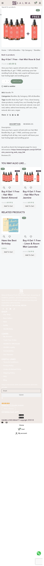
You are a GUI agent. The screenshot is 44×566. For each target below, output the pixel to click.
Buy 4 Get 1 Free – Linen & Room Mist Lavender (32, 378)
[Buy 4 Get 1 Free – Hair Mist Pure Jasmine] (32, 176)
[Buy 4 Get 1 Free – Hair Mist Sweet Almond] (11, 176)
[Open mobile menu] (3, 3)
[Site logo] (21, 3)
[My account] (40, 3)
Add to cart (17, 81)
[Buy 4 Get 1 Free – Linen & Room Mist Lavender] (32, 292)
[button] (8, 206)
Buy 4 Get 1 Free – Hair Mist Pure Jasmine (32, 195)
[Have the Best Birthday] (11, 225)
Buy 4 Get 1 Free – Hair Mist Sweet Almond (10, 195)
